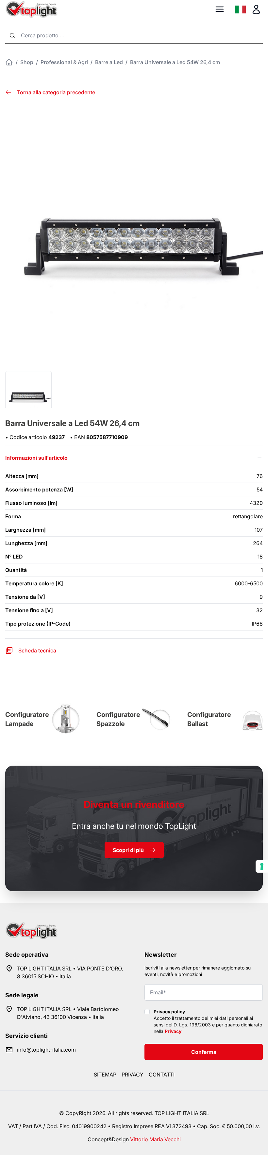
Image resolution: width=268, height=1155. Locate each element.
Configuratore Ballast (209, 719)
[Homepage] (9, 62)
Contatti (162, 1074)
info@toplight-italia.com (46, 1049)
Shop (26, 62)
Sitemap (105, 1074)
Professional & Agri (64, 62)
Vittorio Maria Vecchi (155, 1139)
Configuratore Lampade (27, 719)
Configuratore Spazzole (118, 719)
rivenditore (134, 804)
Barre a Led (109, 62)
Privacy (173, 1031)
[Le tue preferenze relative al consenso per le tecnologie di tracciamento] (262, 866)
